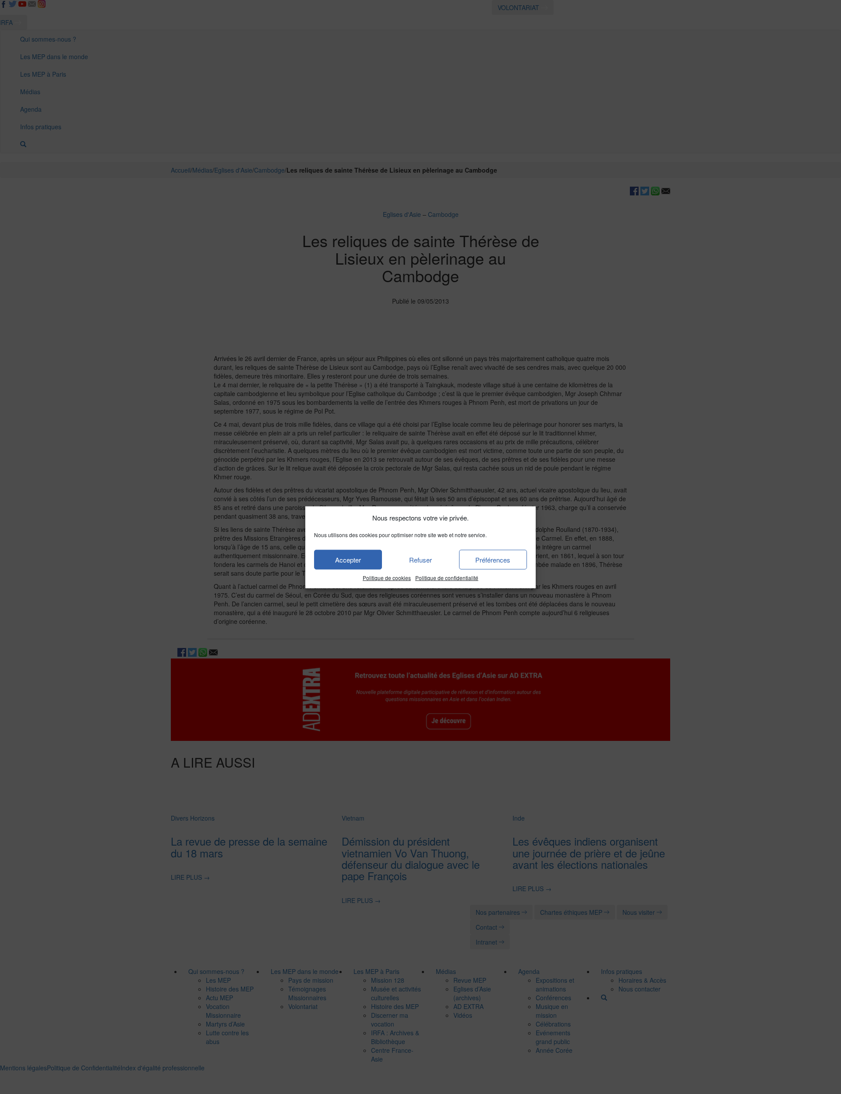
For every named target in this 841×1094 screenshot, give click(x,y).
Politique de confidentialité (446, 577)
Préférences (492, 559)
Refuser (420, 559)
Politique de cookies (387, 577)
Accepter (348, 559)
